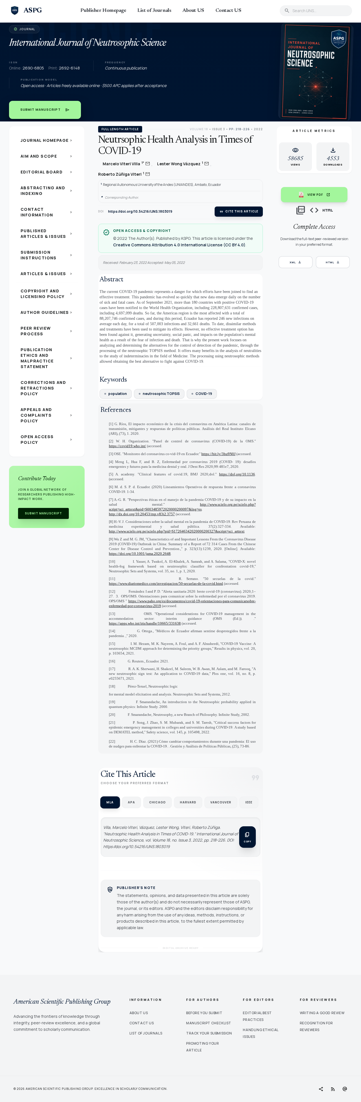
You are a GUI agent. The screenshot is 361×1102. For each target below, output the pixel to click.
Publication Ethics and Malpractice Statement (47, 358)
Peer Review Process (47, 330)
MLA (110, 802)
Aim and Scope (47, 156)
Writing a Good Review (322, 1012)
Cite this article (238, 211)
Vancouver (220, 802)
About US (193, 10)
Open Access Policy (47, 439)
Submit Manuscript (45, 110)
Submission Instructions (47, 254)
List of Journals (154, 10)
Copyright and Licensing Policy (47, 293)
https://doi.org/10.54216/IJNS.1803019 (140, 211)
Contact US (228, 10)
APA (131, 802)
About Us (138, 1012)
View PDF (318, 194)
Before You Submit (204, 1012)
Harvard (188, 802)
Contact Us (141, 1023)
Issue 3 (218, 129)
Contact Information (47, 212)
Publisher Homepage (103, 10)
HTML (333, 262)
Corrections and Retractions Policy (47, 388)
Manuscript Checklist (208, 1023)
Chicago (157, 802)
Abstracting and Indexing (47, 190)
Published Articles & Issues (47, 233)
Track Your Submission (209, 1033)
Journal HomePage (47, 140)
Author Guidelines (47, 312)
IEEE (248, 802)
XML (295, 262)
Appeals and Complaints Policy (47, 415)
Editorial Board (47, 172)
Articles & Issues (47, 273)
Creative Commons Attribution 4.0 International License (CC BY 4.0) (179, 244)
